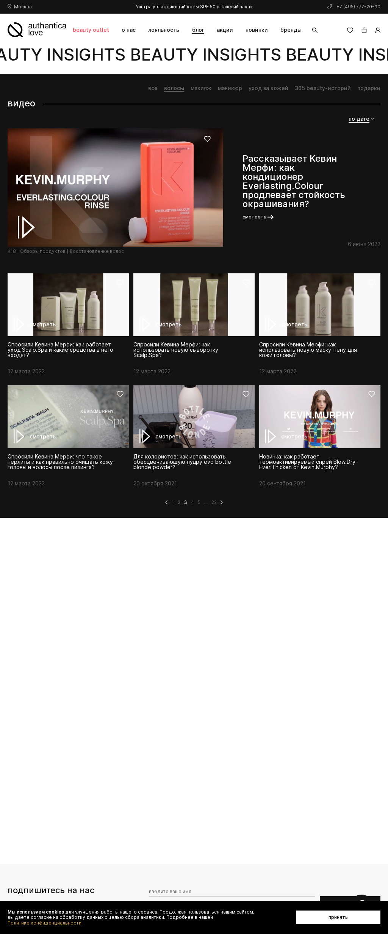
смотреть (254, 217)
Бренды (291, 30)
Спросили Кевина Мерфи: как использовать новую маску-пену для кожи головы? (308, 350)
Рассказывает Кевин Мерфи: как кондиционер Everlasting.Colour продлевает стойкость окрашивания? (293, 181)
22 (214, 502)
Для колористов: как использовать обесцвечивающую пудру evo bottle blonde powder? (182, 462)
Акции (225, 30)
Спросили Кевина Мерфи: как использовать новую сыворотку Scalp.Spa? (175, 350)
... (206, 502)
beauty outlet (91, 30)
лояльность (163, 30)
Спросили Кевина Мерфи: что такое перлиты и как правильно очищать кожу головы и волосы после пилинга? (60, 462)
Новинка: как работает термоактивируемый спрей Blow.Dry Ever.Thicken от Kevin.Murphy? (307, 462)
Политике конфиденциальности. (45, 923)
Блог (198, 30)
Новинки (257, 30)
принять (338, 917)
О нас (129, 30)
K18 (12, 251)
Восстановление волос (97, 251)
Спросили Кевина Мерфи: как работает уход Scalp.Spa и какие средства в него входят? (60, 350)
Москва (23, 6)
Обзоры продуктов (43, 251)
